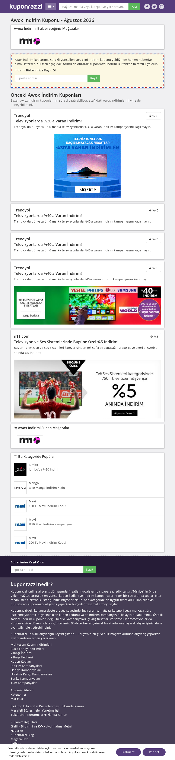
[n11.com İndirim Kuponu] (30, 41)
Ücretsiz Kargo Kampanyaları (31, 674)
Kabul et (128, 752)
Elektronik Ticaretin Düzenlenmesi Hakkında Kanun (47, 706)
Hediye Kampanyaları (26, 670)
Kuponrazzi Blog (22, 735)
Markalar (17, 699)
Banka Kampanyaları (25, 678)
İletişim (16, 743)
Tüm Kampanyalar (24, 683)
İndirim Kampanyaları (26, 666)
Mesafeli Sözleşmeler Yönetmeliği (35, 710)
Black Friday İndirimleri (27, 649)
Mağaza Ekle (19, 739)
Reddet (154, 752)
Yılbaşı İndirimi (21, 653)
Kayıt (93, 78)
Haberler (17, 731)
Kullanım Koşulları (24, 722)
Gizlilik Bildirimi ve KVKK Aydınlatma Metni (41, 726)
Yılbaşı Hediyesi (22, 657)
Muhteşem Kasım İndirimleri (31, 644)
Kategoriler (18, 694)
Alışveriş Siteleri (22, 690)
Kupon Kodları (21, 661)
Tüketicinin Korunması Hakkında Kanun (39, 715)
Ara (134, 6)
